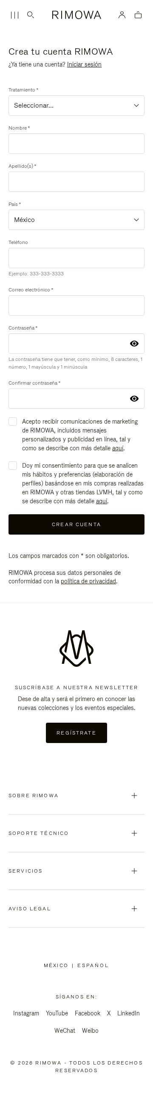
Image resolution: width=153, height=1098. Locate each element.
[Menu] (14, 15)
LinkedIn (128, 1013)
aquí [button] (117, 448)
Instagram (26, 1013)
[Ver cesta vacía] (138, 15)
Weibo (90, 1030)
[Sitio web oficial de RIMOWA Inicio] (76, 14)
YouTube (57, 1013)
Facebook (87, 1013)
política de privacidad (88, 581)
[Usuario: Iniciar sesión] (122, 14)
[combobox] (76, 105)
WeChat (64, 1030)
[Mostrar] (134, 343)
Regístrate (76, 732)
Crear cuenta (76, 524)
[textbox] (76, 105)
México (58, 965)
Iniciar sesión (84, 64)
